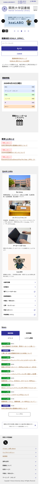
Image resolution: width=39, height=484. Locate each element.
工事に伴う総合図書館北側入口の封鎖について (16, 353)
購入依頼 (15, 196)
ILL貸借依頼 (9, 196)
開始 (3, 31)
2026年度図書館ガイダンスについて (13, 152)
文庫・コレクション (9, 305)
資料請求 (34, 1)
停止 (6, 31)
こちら (27, 222)
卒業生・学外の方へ (9, 300)
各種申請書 (7, 282)
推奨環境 (5, 456)
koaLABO (19, 272)
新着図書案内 (7, 296)
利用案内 (6, 287)
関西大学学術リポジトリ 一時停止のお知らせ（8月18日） (20, 367)
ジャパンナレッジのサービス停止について (15, 394)
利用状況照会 (6, 194)
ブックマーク (15, 194)
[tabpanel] (19, 20)
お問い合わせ (23, 1)
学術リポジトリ (8, 310)
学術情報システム (9, 314)
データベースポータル (19, 245)
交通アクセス (23, 2)
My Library (19, 192)
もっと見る (19, 414)
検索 (20, 48)
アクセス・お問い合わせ (9, 448)
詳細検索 (19, 53)
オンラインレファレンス (19, 217)
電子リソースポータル (10, 291)
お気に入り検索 (24, 194)
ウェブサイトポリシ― (8, 452)
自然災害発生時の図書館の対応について (14, 145)
